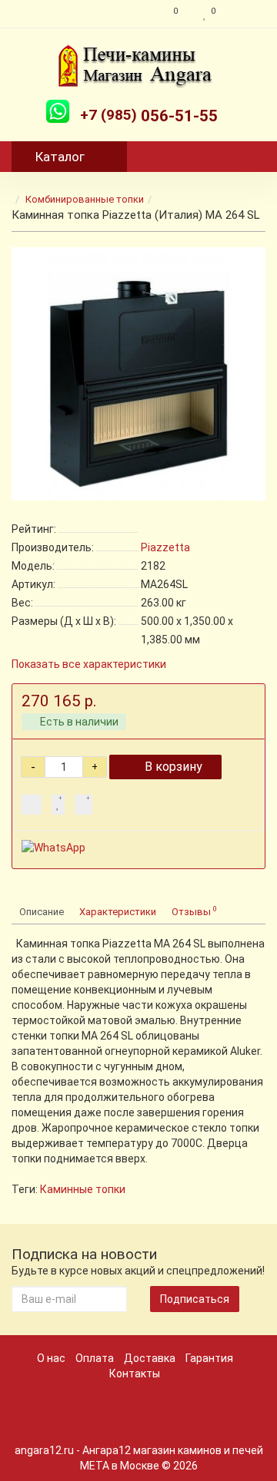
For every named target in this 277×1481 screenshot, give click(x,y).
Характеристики (117, 911)
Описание (41, 911)
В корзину (173, 766)
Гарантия (209, 1358)
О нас (51, 1358)
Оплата (94, 1358)
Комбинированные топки (84, 199)
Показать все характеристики (89, 664)
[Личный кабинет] (244, 14)
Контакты (134, 1373)
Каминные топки (82, 1189)
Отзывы (194, 910)
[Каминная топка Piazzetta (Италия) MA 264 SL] (138, 374)
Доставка (149, 1358)
